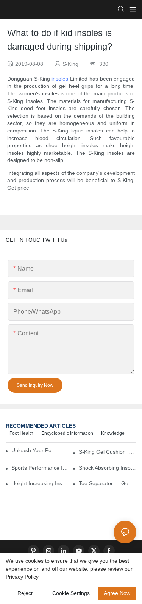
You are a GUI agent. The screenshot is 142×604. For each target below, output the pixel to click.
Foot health (21, 433)
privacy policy (22, 577)
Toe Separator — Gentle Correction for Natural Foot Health (107, 483)
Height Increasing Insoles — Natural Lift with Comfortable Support (40, 483)
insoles (59, 79)
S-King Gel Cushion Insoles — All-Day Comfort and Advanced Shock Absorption (107, 452)
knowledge (113, 433)
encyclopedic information (67, 433)
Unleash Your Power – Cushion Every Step (35, 450)
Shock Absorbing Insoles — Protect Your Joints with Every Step (107, 468)
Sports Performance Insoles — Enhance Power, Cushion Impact (40, 468)
